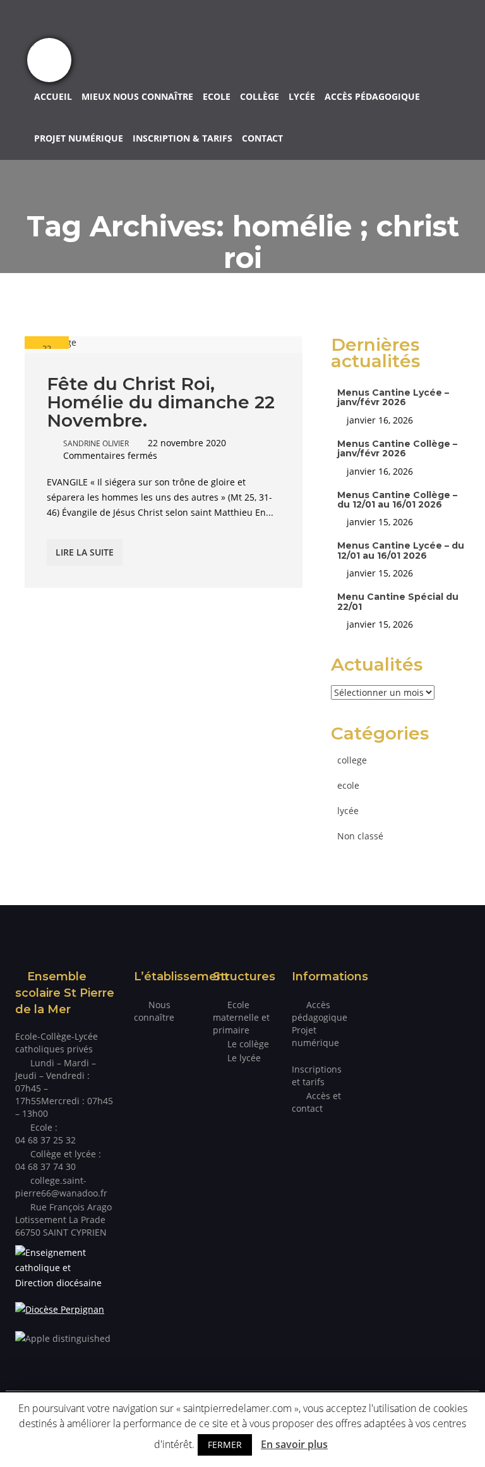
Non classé (360, 836)
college (352, 760)
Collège (259, 96)
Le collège (248, 1044)
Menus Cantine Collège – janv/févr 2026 (397, 448)
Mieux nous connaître (137, 96)
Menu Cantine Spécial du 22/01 (397, 601)
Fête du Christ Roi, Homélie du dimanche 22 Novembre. (161, 402)
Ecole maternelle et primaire (241, 1017)
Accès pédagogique (372, 96)
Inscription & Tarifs (182, 138)
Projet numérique (78, 138)
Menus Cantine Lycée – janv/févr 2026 (393, 397)
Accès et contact (317, 1102)
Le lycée (244, 1058)
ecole (348, 785)
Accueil (53, 96)
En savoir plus (294, 1444)
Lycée (302, 96)
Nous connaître (154, 1011)
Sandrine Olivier (96, 443)
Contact (262, 138)
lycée (348, 811)
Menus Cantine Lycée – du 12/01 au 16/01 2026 (400, 550)
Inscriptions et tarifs (317, 1075)
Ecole (217, 96)
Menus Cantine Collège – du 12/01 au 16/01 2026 (397, 499)
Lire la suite (85, 552)
